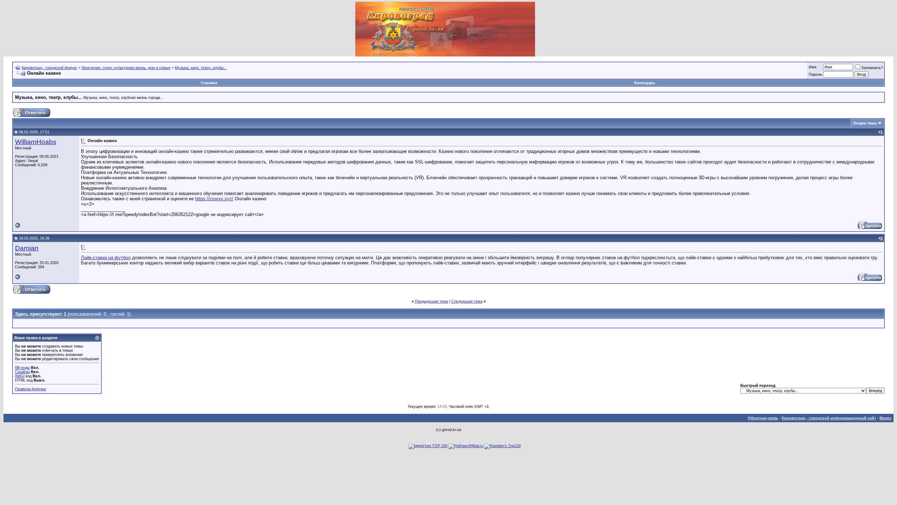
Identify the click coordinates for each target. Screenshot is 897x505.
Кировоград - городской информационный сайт (829, 418)
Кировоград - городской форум (49, 68)
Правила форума (30, 389)
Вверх (885, 418)
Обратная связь (763, 418)
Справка (209, 83)
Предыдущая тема (431, 301)
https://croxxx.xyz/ (214, 198)
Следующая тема (466, 301)
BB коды (22, 367)
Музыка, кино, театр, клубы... (201, 68)
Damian (27, 248)
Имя (812, 67)
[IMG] (20, 376)
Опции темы (865, 123)
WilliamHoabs (35, 142)
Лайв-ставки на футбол (106, 257)
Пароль (815, 74)
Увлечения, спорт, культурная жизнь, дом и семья (125, 68)
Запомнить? (872, 68)
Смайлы (22, 372)
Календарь (644, 83)
